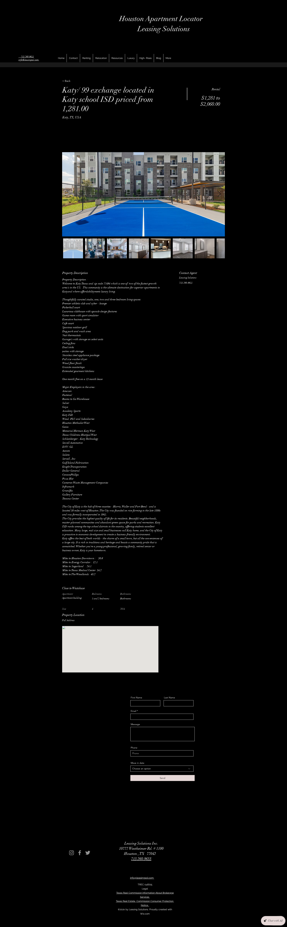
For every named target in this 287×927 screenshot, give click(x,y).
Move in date (137, 763)
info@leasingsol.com (28, 59)
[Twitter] (88, 853)
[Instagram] (71, 853)
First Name (136, 697)
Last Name (169, 697)
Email (133, 711)
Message (135, 724)
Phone (134, 747)
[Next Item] (219, 194)
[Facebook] (79, 853)
